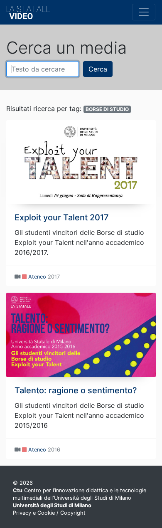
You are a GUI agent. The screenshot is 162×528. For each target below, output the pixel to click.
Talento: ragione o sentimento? (76, 390)
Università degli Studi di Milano (52, 505)
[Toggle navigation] (143, 12)
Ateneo (37, 277)
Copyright (73, 513)
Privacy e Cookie (34, 513)
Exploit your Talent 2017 (62, 217)
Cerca (97, 69)
